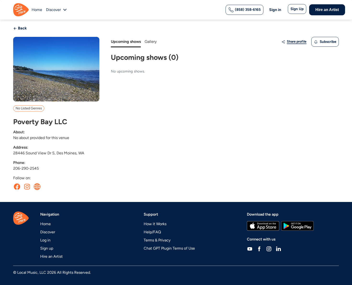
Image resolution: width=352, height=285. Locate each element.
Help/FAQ (152, 232)
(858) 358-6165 (247, 9)
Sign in (275, 9)
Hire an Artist (327, 10)
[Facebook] (259, 249)
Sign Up (297, 9)
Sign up (46, 248)
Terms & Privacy (157, 240)
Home (37, 9)
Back (22, 28)
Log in (45, 240)
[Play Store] (297, 226)
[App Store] (263, 226)
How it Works (155, 224)
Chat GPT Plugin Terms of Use (169, 248)
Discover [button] (53, 9)
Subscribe (327, 41)
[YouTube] (250, 249)
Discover (47, 232)
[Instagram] (269, 249)
